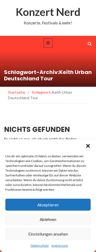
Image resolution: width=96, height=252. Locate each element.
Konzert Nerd (48, 12)
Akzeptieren (48, 204)
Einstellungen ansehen (48, 234)
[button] (88, 146)
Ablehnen (48, 219)
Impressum (59, 245)
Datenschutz (40, 245)
